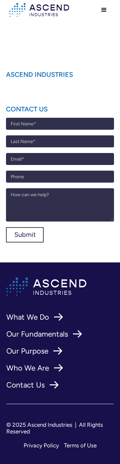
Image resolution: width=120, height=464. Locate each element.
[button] (104, 10)
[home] (37, 10)
